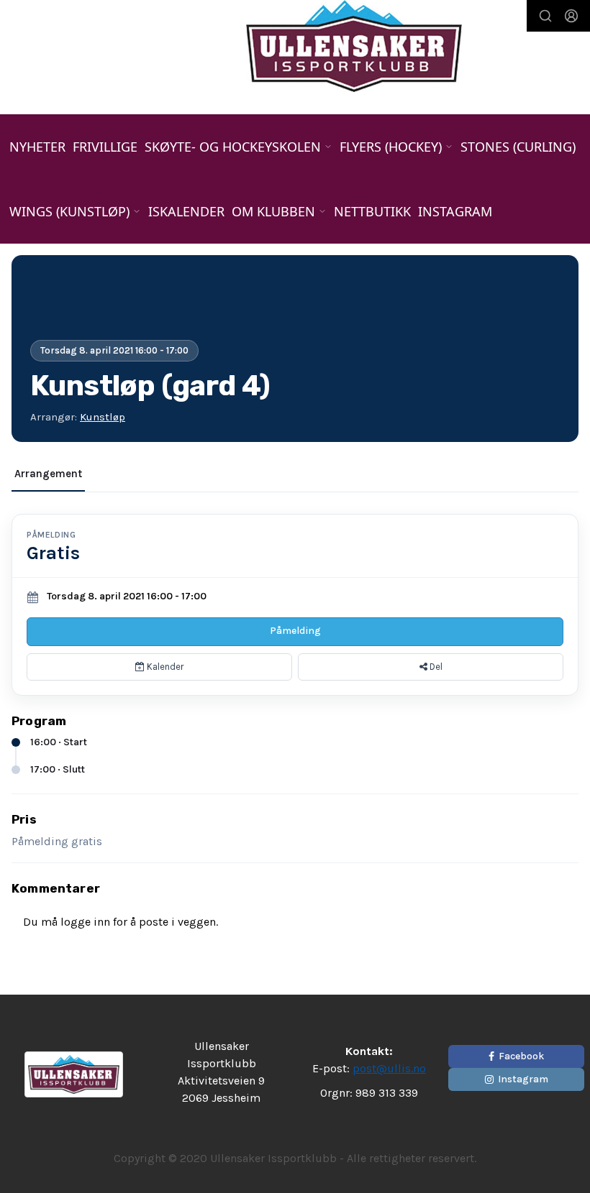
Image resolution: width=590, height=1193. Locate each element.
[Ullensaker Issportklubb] (354, 46)
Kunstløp (102, 416)
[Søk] (545, 16)
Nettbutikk (372, 211)
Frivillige (105, 146)
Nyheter (37, 146)
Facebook (521, 1056)
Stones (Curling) (518, 146)
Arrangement (48, 473)
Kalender (164, 666)
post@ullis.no (389, 1068)
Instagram (455, 211)
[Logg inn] (571, 16)
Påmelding (295, 631)
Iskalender (186, 211)
